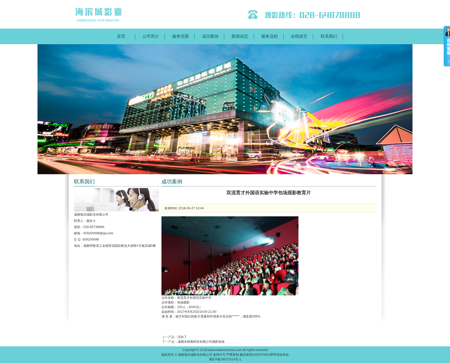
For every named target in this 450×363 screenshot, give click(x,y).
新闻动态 (240, 36)
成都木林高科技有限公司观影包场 (201, 341)
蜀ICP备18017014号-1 (225, 359)
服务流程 (269, 36)
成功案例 (210, 36)
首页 (121, 36)
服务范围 (180, 36)
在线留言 (299, 36)
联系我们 (329, 36)
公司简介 (150, 36)
